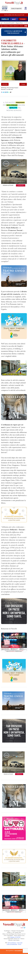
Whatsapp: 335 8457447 (15, 937)
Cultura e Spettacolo (14, 25)
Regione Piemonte (20, 23)
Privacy (19, 944)
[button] (25, 23)
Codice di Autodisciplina (12, 944)
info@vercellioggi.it (12, 942)
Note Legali (19, 942)
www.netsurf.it (18, 950)
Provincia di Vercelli (9, 23)
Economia (22, 25)
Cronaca (6, 25)
